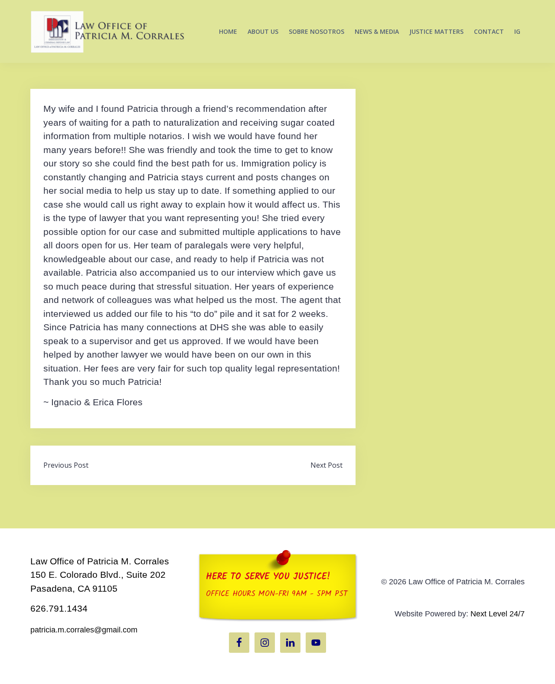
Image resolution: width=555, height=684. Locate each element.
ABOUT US (263, 31)
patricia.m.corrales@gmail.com (83, 629)
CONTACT (489, 31)
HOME (228, 31)
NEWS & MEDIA (377, 31)
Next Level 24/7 (497, 613)
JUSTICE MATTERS (436, 31)
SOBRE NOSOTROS (316, 31)
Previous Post (65, 465)
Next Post (326, 465)
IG (517, 31)
